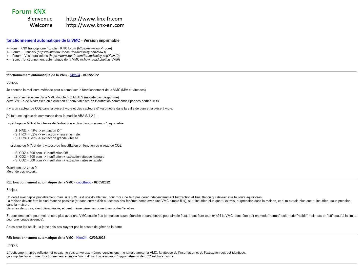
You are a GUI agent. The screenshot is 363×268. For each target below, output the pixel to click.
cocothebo (83, 182)
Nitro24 (75, 75)
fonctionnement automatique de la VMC (43, 40)
